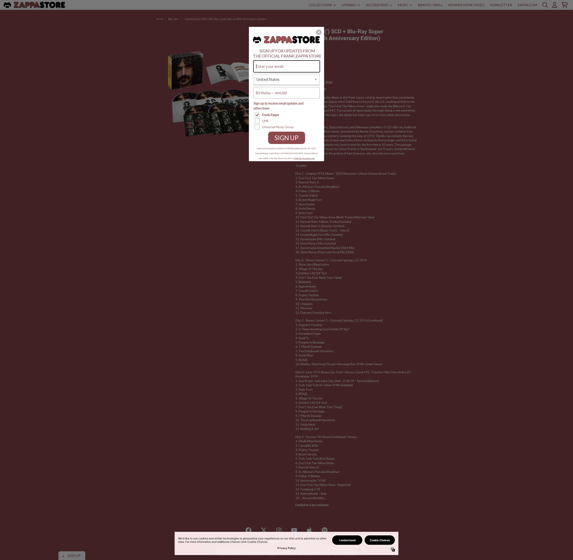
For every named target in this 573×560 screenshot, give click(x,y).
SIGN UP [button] (286, 138)
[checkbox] (287, 114)
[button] (318, 32)
